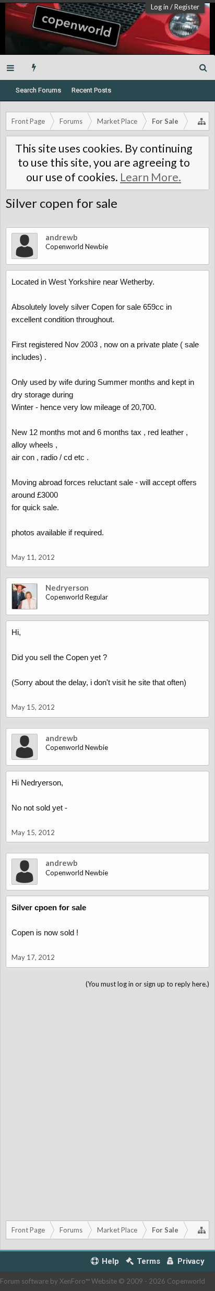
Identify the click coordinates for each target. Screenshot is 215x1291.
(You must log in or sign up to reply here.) (147, 984)
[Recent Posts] (34, 67)
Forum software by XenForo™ (45, 1281)
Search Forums (38, 90)
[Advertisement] (107, 1102)
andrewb (61, 237)
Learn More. (150, 177)
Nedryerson (67, 587)
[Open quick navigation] (202, 121)
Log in (160, 7)
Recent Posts (91, 90)
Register (186, 7)
